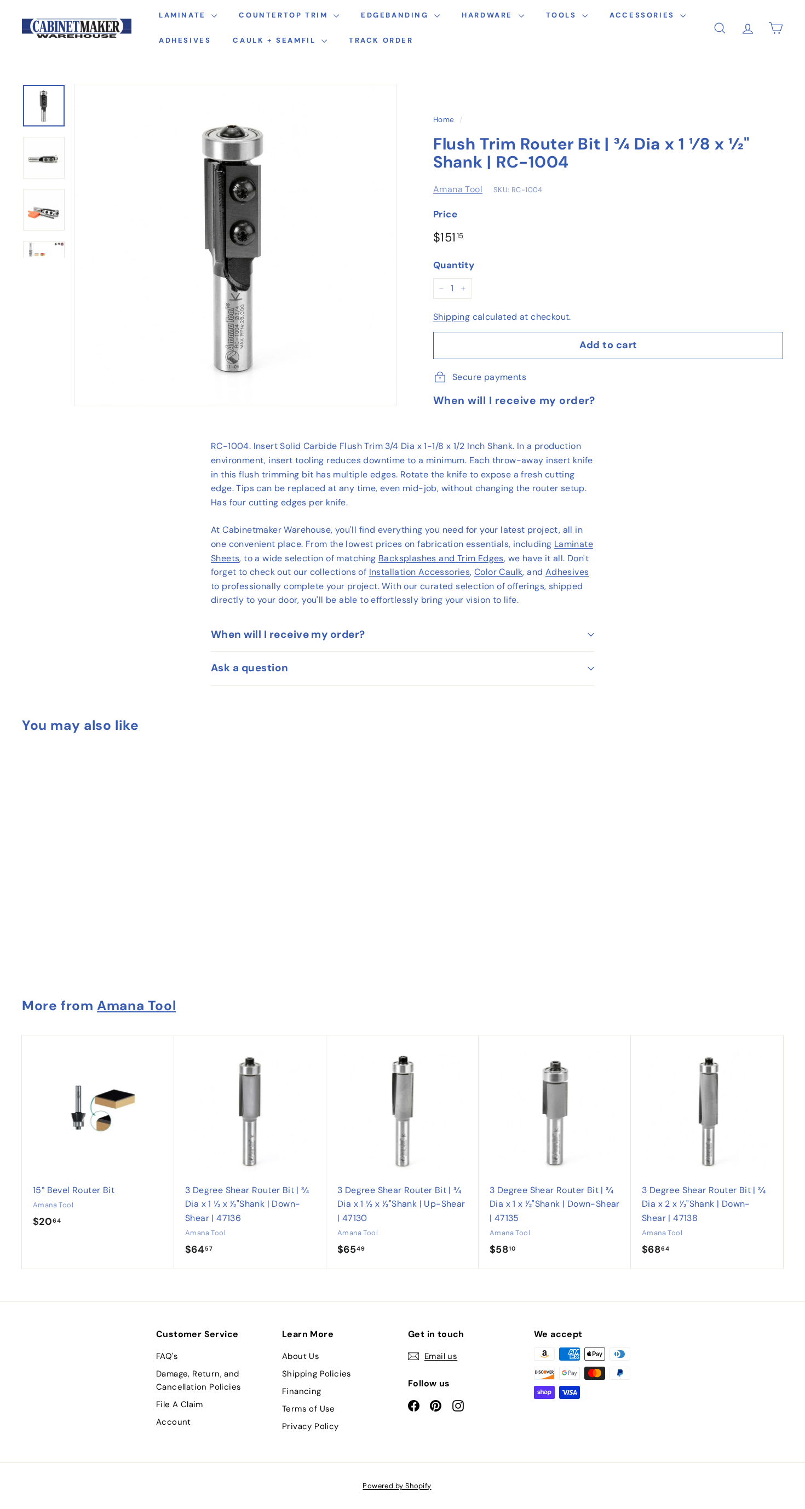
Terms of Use (308, 1408)
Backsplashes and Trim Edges (441, 558)
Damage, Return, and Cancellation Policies (198, 1380)
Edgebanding (396, 15)
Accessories (643, 15)
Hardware (488, 15)
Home (444, 119)
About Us (300, 1356)
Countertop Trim (285, 15)
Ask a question (250, 668)
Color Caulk (498, 572)
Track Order (381, 40)
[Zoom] (235, 245)
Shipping (451, 316)
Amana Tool (457, 189)
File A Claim (179, 1404)
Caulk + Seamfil (276, 40)
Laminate (184, 15)
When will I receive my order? (288, 634)
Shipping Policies (317, 1373)
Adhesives (185, 40)
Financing (301, 1391)
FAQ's (167, 1356)
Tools (563, 15)
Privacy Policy (310, 1426)
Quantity (453, 265)
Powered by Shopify (397, 1485)
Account (173, 1421)
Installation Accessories (419, 572)
